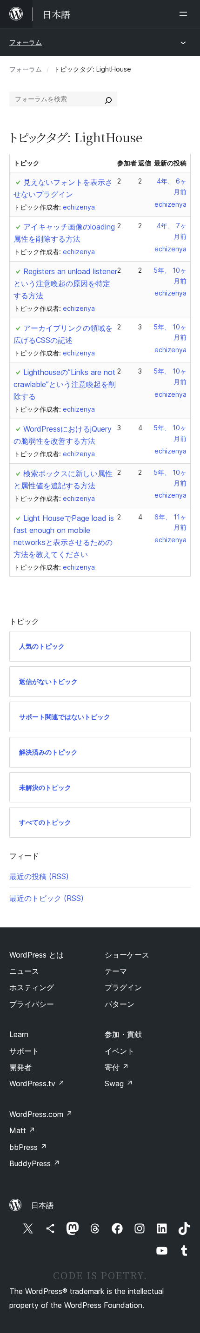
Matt (22, 1130)
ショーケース (127, 954)
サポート (24, 1051)
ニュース (24, 971)
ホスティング (31, 987)
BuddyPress (34, 1163)
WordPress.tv (37, 1083)
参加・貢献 (123, 1034)
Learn (18, 1034)
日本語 (42, 1205)
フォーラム (25, 42)
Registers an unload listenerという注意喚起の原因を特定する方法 (65, 283)
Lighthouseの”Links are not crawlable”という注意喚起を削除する (64, 384)
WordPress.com (41, 1114)
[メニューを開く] (185, 14)
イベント (119, 1051)
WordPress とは (36, 954)
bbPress (28, 1147)
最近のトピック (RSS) (46, 898)
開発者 (20, 1067)
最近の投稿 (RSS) (39, 876)
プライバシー (31, 1004)
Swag (119, 1083)
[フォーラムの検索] (108, 99)
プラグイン (123, 987)
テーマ (116, 971)
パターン (119, 1004)
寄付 (117, 1067)
